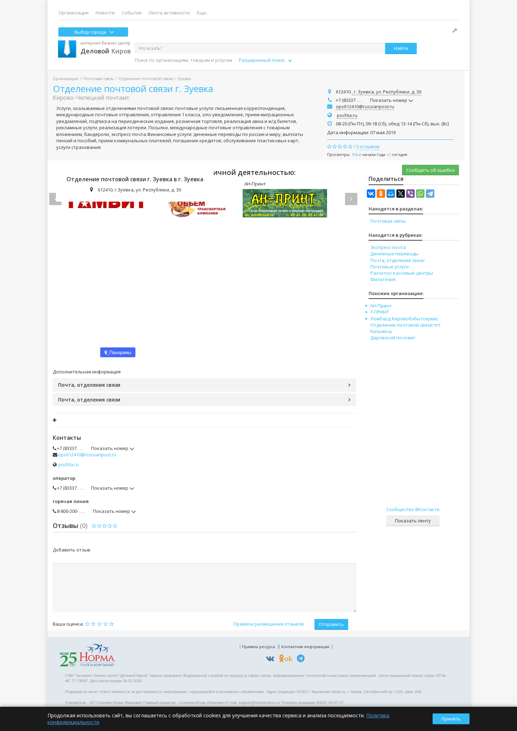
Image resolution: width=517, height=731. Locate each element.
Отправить (331, 624)
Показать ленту (413, 520)
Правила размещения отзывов (269, 624)
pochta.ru (347, 115)
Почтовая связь (98, 78)
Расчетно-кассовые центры (401, 273)
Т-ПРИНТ (379, 312)
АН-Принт (381, 305)
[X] (400, 193)
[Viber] (410, 193)
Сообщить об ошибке (430, 170)
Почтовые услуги (389, 266)
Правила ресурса (258, 646)
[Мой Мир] (391, 193)
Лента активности (169, 12)
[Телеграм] (302, 659)
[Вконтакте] (272, 659)
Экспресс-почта (388, 247)
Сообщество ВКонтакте (413, 509)
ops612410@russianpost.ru (365, 106)
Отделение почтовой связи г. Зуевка (133, 88)
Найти (401, 48)
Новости (105, 12)
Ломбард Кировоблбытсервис (404, 318)
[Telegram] (430, 193)
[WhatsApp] (420, 193)
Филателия (382, 279)
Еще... (203, 12)
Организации (73, 12)
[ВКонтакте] (371, 193)
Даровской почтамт (392, 337)
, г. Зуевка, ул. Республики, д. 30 (386, 92)
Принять (451, 719)
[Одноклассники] (381, 193)
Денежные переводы (394, 253)
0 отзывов (367, 146)
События (131, 12)
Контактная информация (305, 646)
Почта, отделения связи (89, 384)
